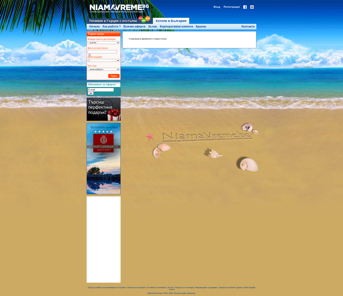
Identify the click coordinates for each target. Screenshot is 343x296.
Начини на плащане (136, 287)
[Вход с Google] (252, 7)
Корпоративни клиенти (176, 26)
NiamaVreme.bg (154, 293)
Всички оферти (134, 26)
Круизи (201, 26)
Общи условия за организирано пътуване (107, 287)
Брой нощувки (95, 57)
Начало (94, 26)
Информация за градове (206, 287)
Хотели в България (171, 21)
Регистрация (232, 6)
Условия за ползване (156, 287)
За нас (152, 26)
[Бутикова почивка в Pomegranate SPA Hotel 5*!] (104, 193)
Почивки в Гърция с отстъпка (113, 21)
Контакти (248, 26)
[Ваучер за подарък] (104, 120)
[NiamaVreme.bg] (119, 13)
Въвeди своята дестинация (102, 39)
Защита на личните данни (230, 287)
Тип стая (92, 66)
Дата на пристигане (98, 48)
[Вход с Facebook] (245, 7)
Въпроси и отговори (184, 287)
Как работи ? (112, 26)
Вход (217, 6)
